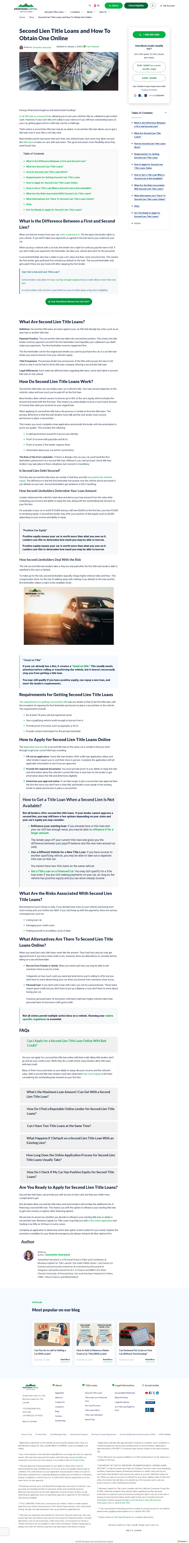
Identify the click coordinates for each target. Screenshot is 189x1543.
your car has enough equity (64, 279)
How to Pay (89, 1420)
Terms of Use (26, 1434)
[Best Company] (145, 95)
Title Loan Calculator (94, 1415)
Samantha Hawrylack (42, 47)
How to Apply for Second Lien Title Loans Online (52, 182)
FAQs (29, 204)
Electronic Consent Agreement (103, 1434)
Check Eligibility (136, 5)
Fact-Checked (93, 47)
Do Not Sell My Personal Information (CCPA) (137, 1434)
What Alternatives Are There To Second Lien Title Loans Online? (60, 199)
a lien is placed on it (70, 234)
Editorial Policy (121, 1398)
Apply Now (59, 1393)
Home (22, 17)
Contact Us (60, 1402)
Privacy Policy (41, 1434)
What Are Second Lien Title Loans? (44, 166)
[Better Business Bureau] (140, 95)
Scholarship (60, 1421)
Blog (31, 17)
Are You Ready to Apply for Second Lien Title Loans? (54, 209)
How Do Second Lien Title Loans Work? (47, 172)
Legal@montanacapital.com (120, 1511)
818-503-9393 (124, 1503)
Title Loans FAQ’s (92, 1410)
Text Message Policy (58, 1434)
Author (137, 223)
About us (59, 1398)
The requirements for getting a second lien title (43, 702)
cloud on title (81, 666)
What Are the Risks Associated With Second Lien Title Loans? (58, 193)
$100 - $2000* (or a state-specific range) (149, 67)
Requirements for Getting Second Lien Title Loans (53, 177)
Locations (75, 12)
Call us (115, 5)
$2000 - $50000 (149, 78)
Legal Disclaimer (122, 1402)
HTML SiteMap (165, 1434)
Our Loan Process (92, 1406)
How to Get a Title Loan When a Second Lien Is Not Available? (58, 188)
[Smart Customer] (156, 95)
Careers (58, 1416)
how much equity (92, 1074)
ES (98, 5)
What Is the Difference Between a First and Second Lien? (56, 161)
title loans (28, 142)
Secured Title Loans (54, 12)
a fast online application (100, 1220)
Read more (65, 1360)
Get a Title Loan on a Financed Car (52, 871)
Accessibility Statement (125, 1393)
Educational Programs (79, 1434)
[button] (68, 1044)
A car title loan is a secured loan (35, 116)
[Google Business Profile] (135, 95)
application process (33, 747)
